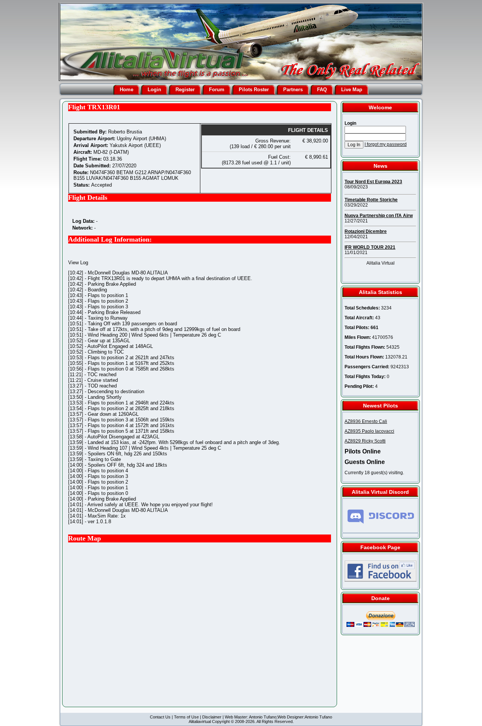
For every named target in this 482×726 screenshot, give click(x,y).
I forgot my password (386, 144)
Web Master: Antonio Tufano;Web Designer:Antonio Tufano (278, 717)
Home (126, 89)
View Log (78, 262)
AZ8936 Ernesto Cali (366, 421)
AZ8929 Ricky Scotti (365, 441)
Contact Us (160, 717)
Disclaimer (211, 717)
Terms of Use (186, 717)
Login (154, 89)
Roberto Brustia (125, 132)
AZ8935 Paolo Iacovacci (369, 431)
